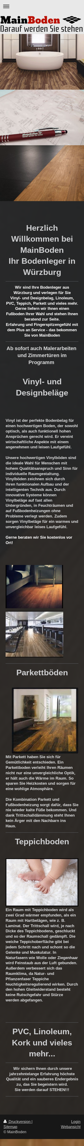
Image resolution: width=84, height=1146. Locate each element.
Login (75, 1122)
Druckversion (20, 1122)
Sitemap (10, 1127)
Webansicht (70, 1127)
